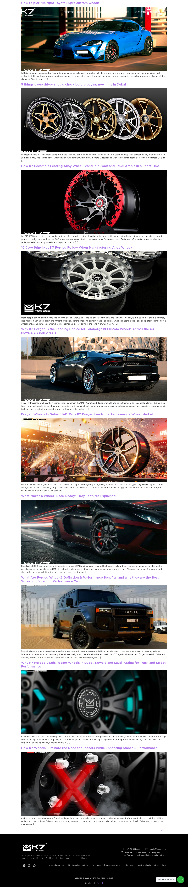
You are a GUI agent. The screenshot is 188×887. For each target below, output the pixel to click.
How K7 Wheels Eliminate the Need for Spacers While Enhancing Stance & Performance (89, 748)
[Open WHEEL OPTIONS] (131, 12)
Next (163, 830)
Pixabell (100, 883)
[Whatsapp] (175, 3)
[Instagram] (170, 3)
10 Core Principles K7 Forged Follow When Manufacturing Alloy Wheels (77, 247)
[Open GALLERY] (109, 12)
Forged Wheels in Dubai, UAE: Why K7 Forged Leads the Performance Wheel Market (87, 414)
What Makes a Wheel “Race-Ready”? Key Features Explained (68, 496)
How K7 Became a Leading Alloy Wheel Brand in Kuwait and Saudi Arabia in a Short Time (90, 166)
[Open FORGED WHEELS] (95, 12)
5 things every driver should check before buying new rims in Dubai (73, 84)
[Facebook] (165, 3)
